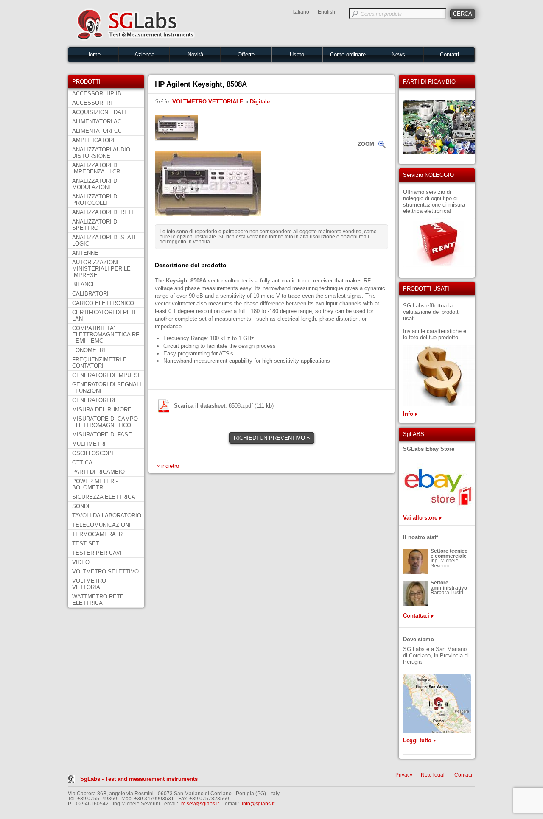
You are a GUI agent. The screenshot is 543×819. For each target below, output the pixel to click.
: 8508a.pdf (213, 406)
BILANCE (84, 284)
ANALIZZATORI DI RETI (102, 212)
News (398, 54)
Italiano (300, 11)
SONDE (82, 506)
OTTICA (82, 462)
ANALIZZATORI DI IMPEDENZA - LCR (96, 168)
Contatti (449, 54)
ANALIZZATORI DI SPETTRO (95, 224)
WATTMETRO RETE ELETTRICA (98, 599)
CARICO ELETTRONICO (103, 303)
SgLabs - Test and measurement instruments (139, 779)
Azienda (144, 54)
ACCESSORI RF (93, 103)
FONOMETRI (88, 350)
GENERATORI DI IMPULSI (106, 375)
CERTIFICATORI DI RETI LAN (104, 315)
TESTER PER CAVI (97, 553)
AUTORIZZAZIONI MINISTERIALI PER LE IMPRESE (101, 268)
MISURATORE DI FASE (102, 434)
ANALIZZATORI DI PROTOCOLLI (95, 199)
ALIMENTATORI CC (97, 131)
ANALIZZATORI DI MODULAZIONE (95, 184)
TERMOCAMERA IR (97, 534)
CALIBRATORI (90, 294)
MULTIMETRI (89, 444)
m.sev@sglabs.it (200, 803)
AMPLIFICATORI (93, 140)
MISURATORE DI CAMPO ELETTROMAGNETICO (105, 422)
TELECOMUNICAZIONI (101, 525)
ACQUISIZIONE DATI (99, 112)
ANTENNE (85, 253)
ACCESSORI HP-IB (96, 93)
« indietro (168, 466)
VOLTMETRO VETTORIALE (89, 584)
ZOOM (366, 144)
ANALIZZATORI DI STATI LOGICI (104, 240)
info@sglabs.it (258, 803)
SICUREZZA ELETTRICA (103, 497)
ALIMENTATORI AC (96, 121)
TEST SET (85, 543)
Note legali (433, 774)
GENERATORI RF (94, 400)
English (326, 11)
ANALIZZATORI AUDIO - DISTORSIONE (103, 152)
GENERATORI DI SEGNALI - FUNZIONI (106, 387)
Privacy (403, 774)
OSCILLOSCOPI (92, 453)
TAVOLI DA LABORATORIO (106, 515)
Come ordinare (348, 54)
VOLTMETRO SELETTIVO (105, 571)
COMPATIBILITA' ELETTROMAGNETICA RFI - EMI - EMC (106, 334)
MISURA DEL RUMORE (102, 409)
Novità (195, 54)
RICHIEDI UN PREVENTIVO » (272, 438)
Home (93, 54)
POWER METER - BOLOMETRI (95, 484)
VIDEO (81, 562)
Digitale (260, 101)
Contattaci (416, 615)
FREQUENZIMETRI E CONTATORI (99, 362)
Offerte (246, 54)
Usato (297, 54)
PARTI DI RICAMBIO (98, 472)
